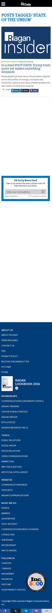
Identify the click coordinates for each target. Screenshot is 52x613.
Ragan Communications (15, 495)
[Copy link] (47, 611)
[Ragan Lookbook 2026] (20, 383)
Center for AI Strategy (14, 411)
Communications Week (14, 484)
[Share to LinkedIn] (26, 611)
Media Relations (10, 451)
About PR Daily (9, 335)
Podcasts (6, 490)
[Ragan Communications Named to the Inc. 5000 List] (36, 582)
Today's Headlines (11, 196)
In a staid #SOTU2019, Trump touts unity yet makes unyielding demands (25, 68)
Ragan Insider (9, 417)
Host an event (9, 524)
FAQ (3, 351)
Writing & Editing (11, 466)
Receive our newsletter (15, 361)
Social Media (8, 445)
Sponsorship (8, 545)
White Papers (9, 550)
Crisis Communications (14, 456)
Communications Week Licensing (20, 529)
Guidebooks (8, 518)
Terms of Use (41, 196)
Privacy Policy (9, 356)
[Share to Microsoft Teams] (36, 611)
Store (4, 372)
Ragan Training (10, 406)
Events (5, 508)
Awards (5, 513)
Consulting (8, 534)
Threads (6, 568)
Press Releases (9, 340)
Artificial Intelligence (14, 472)
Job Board (7, 540)
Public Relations (11, 440)
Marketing (7, 461)
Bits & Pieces (8, 422)
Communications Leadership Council (22, 401)
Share (16, 91)
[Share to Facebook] (5, 611)
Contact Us (7, 345)
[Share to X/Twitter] (15, 611)
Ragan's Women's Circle (14, 427)
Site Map (6, 367)
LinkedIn (6, 563)
